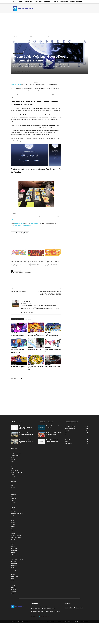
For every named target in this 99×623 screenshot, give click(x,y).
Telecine (13, 574)
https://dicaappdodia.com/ (26, 303)
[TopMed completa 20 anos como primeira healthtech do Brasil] (14, 441)
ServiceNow (47, 1)
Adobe (12, 457)
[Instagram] (22, 312)
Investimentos (14, 515)
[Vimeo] (74, 608)
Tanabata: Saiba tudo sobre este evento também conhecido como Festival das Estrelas (18, 351)
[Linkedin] (24, 312)
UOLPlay (13, 585)
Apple (12, 461)
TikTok (12, 578)
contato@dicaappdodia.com (42, 616)
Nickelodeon (14, 531)
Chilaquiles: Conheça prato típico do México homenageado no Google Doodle (36, 368)
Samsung (13, 557)
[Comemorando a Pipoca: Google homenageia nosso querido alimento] (36, 327)
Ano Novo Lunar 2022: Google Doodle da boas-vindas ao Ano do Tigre (35, 261)
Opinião (13, 539)
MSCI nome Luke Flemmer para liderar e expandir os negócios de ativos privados (22, 290)
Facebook (13, 490)
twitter (12, 583)
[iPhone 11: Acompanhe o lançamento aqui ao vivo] (41, 441)
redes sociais (34, 223)
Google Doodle (22, 36)
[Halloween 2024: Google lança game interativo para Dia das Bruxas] (19, 327)
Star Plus (13, 567)
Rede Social (13, 554)
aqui (12, 219)
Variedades (30, 347)
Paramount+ (14, 541)
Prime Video (14, 548)
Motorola (13, 526)
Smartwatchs (14, 565)
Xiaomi (12, 593)
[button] (86, 2)
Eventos (13, 487)
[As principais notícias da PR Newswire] (41, 427)
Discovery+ (13, 474)
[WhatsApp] (22, 77)
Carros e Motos (14, 470)
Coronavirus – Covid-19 (16, 472)
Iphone (12, 520)
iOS (11, 518)
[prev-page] (12, 372)
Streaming (38, 1)
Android (13, 459)
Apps (13, 1)
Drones (12, 479)
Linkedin (13, 522)
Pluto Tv (13, 546)
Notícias (20, 1)
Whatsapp (13, 591)
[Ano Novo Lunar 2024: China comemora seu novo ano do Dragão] (53, 253)
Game (12, 496)
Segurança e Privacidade (17, 559)
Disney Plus (13, 477)
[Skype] (27, 312)
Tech (12, 572)
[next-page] (14, 372)
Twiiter (12, 580)
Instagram (13, 511)
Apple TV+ (13, 466)
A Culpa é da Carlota (16, 453)
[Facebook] (12, 77)
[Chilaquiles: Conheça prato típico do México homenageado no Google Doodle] (36, 359)
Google (15, 36)
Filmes (12, 492)
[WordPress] (32, 312)
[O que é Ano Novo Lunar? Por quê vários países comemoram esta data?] (18, 253)
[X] (15, 77)
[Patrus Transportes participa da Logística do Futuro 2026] (14, 434)
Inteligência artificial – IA (17, 513)
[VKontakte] (77, 608)
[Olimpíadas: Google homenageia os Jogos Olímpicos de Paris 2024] (53, 327)
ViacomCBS (13, 589)
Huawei (12, 509)
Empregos (13, 481)
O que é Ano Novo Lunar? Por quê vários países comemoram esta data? (18, 261)
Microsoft (13, 524)
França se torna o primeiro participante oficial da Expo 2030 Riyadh (25, 427)
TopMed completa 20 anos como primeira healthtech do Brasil (26, 441)
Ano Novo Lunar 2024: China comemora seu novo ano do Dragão (52, 261)
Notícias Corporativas (16, 535)
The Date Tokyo (64, 1)
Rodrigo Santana (18, 71)
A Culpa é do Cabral (15, 455)
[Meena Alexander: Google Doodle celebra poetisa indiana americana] (53, 359)
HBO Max (13, 507)
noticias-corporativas (16, 537)
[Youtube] (81, 608)
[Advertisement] (49, 24)
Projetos (55, 1)
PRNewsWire (14, 550)
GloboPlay (13, 498)
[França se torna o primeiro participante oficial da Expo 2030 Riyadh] (14, 427)
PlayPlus (13, 544)
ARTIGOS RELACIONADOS (17, 319)
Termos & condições (76, 1)
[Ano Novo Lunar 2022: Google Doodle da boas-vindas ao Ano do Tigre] (36, 253)
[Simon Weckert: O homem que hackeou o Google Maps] (36, 343)
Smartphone (28, 1)
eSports (12, 485)
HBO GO (13, 505)
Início (12, 36)
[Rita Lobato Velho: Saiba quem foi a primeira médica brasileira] (53, 343)
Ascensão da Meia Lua (19, 272)
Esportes (13, 483)
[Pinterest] (18, 77)
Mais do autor (28, 319)
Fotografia (13, 494)
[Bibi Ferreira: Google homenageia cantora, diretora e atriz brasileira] (19, 359)
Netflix (12, 528)
